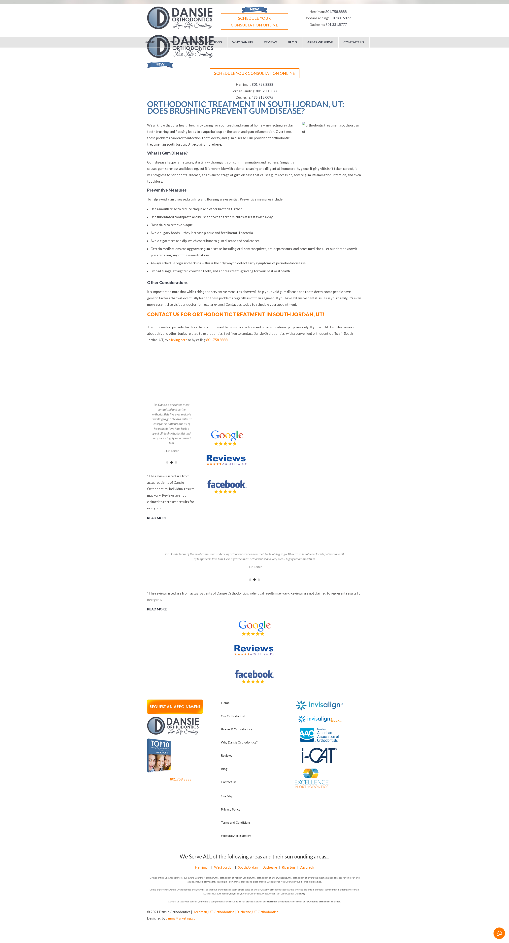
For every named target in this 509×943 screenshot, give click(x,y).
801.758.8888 (336, 12)
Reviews (271, 42)
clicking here (178, 340)
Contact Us (353, 42)
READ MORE (157, 518)
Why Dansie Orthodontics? (239, 742)
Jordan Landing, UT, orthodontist (253, 877)
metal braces (241, 881)
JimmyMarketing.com (182, 918)
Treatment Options (204, 42)
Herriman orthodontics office (283, 901)
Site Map (227, 796)
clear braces (259, 881)
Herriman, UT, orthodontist (219, 877)
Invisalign (210, 881)
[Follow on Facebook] (343, 912)
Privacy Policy (230, 809)
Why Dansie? (243, 42)
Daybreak (307, 867)
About (171, 42)
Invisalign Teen (225, 881)
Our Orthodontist (233, 716)
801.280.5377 (340, 18)
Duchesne (269, 867)
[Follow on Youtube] (351, 912)
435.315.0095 (262, 97)
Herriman (202, 867)
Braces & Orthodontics (236, 729)
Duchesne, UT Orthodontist (257, 912)
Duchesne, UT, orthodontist (291, 877)
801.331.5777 (336, 24)
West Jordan (223, 867)
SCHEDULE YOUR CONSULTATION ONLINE (254, 21)
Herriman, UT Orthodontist (213, 912)
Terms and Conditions (236, 822)
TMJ (303, 881)
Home (150, 42)
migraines (315, 881)
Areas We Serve (320, 42)
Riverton (288, 867)
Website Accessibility (236, 835)
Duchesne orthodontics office (323, 901)
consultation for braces (240, 901)
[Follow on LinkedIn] (359, 912)
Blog (292, 42)
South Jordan (248, 867)
